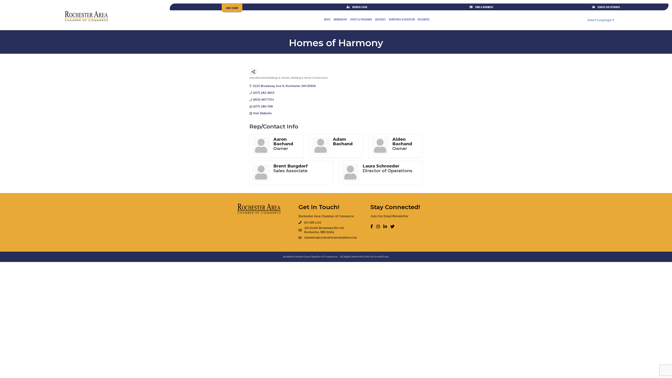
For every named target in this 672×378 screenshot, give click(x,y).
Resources (424, 19)
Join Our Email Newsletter (389, 216)
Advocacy (380, 19)
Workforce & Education (402, 19)
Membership (340, 19)
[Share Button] (253, 72)
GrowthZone (381, 256)
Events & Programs (361, 19)
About (327, 19)
